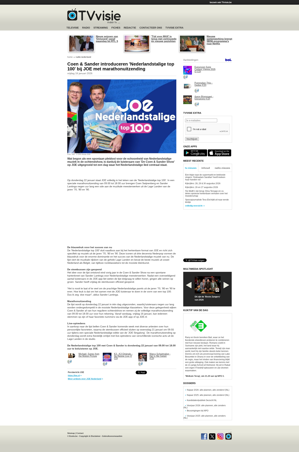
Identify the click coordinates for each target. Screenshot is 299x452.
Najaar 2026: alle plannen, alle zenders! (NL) (208, 390)
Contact (80, 433)
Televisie (72, 27)
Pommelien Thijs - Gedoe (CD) (203, 84)
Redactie (130, 27)
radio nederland (83, 57)
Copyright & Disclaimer (89, 436)
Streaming (100, 27)
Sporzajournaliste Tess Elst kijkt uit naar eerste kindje (207, 201)
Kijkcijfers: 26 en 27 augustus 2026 (201, 187)
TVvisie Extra (174, 27)
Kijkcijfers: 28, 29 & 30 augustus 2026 (202, 183)
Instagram (220, 436)
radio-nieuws (222, 168)
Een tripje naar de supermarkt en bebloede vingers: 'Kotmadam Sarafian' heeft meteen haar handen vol (205, 177)
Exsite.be (73, 436)
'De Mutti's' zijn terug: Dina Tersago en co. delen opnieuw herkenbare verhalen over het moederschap (206, 193)
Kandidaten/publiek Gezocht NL (202, 400)
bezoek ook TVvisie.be (221, 2)
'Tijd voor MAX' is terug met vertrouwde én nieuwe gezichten (163, 38)
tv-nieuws (191, 168)
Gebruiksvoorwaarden (112, 436)
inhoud (205, 168)
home (70, 57)
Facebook (204, 436)
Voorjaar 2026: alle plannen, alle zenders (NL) (204, 406)
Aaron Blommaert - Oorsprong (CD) (203, 97)
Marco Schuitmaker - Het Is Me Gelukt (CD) (160, 356)
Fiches (115, 27)
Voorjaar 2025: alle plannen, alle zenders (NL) (204, 417)
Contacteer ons (150, 27)
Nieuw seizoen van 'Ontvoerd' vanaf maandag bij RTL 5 (107, 38)
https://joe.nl (74, 375)
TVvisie (228, 436)
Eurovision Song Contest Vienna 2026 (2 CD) (204, 69)
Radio (86, 27)
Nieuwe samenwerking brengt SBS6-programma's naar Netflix (219, 40)
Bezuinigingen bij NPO (197, 410)
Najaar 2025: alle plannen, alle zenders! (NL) (208, 395)
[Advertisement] (182, 16)
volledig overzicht (193, 206)
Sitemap (71, 433)
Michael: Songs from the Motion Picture (89, 355)
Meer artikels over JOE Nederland (84, 379)
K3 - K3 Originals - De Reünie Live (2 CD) (123, 356)
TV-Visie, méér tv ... (94, 15)
